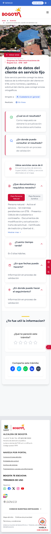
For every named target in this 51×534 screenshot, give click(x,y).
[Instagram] (18, 488)
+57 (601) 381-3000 (24, 438)
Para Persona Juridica (34, 197)
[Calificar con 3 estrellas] (25, 343)
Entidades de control (11, 461)
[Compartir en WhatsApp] (25, 368)
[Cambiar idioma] (47, 3)
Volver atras (14, 55)
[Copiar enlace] (38, 368)
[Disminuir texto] (48, 267)
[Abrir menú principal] (47, 12)
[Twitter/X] (13, 488)
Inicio (4, 21)
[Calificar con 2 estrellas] (21, 343)
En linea (22, 102)
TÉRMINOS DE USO (13, 480)
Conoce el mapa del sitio (12, 457)
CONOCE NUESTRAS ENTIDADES (24, 509)
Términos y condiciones (12, 521)
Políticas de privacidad (23, 517)
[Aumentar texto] (48, 272)
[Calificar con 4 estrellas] (30, 343)
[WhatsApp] (4, 488)
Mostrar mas (13, 232)
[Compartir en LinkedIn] (32, 368)
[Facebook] (9, 488)
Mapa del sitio (8, 517)
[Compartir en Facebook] (12, 368)
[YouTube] (22, 488)
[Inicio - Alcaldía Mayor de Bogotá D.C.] (11, 12)
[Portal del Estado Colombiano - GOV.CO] (7, 3)
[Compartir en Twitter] (19, 368)
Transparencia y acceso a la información (18, 469)
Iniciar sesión (38, 3)
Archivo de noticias (10, 465)
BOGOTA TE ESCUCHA (14, 475)
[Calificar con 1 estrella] (16, 343)
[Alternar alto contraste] (48, 262)
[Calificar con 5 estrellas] (35, 343)
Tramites (13, 21)
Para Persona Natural (16, 197)
